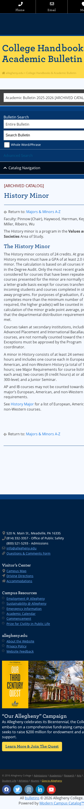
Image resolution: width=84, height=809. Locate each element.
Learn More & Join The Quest (32, 746)
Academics (56, 775)
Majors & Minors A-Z (43, 211)
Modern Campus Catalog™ (61, 803)
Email (51, 10)
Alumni (35, 780)
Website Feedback (20, 651)
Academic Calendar (21, 613)
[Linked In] (40, 789)
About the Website (20, 641)
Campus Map (16, 571)
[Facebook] (6, 789)
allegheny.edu (14, 73)
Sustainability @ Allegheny (26, 603)
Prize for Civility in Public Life (28, 624)
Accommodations (19, 581)
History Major (22, 404)
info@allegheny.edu (21, 548)
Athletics (23, 780)
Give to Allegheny (52, 780)
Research (69, 775)
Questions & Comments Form (28, 553)
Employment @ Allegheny (25, 598)
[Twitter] (17, 789)
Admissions (40, 775)
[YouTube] (51, 789)
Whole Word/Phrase (26, 144)
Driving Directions (19, 576)
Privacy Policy (16, 646)
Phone (19, 10)
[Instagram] (28, 789)
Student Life (9, 780)
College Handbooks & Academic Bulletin (51, 73)
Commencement (18, 618)
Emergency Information (24, 609)
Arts (79, 775)
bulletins (32, 798)
